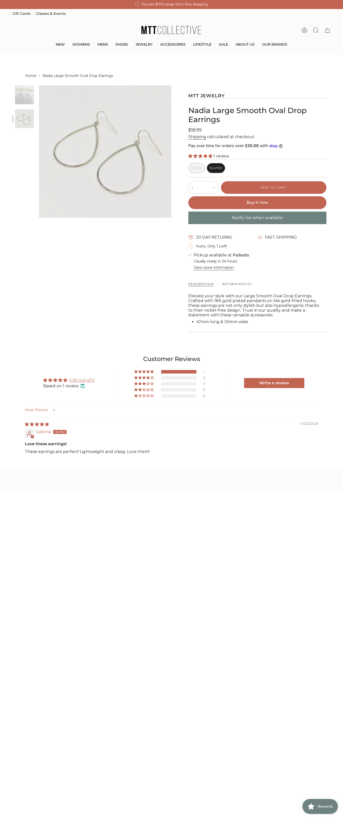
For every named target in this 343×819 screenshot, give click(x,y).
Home (30, 75)
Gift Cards (21, 13)
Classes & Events (51, 13)
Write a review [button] (274, 383)
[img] (37, 424)
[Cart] (327, 30)
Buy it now (257, 202)
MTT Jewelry (206, 95)
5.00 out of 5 (81, 380)
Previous (39, 152)
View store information (214, 267)
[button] (60, 45)
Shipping (197, 136)
